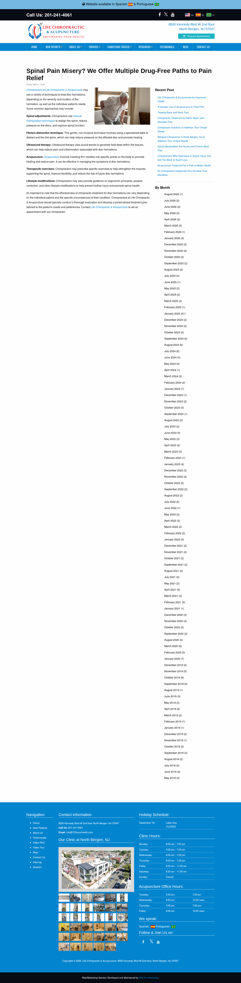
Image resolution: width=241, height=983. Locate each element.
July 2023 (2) (171, 426)
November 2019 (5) (175, 671)
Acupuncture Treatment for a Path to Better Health (184, 165)
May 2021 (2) (172, 583)
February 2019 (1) (174, 721)
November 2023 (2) (175, 401)
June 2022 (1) (172, 508)
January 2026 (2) (174, 238)
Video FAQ (39, 842)
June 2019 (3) (172, 696)
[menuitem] (34, 47)
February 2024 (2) (174, 382)
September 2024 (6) (175, 338)
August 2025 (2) (173, 269)
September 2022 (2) (175, 489)
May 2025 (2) (172, 288)
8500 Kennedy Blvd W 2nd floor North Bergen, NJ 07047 (89, 823)
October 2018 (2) (174, 746)
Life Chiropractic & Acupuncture (109, 207)
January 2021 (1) (174, 608)
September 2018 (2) (175, 753)
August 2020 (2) (173, 640)
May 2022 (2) (172, 514)
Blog (185, 47)
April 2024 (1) (172, 370)
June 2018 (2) (172, 771)
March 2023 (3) (173, 451)
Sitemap (37, 862)
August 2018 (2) (173, 759)
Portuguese (146, 3)
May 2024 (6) (172, 364)
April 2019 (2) (172, 709)
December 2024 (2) (175, 320)
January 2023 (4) (174, 464)
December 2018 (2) (175, 734)
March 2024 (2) (173, 376)
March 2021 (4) (173, 596)
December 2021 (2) (175, 545)
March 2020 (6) (173, 646)
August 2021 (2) (173, 571)
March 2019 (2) (173, 715)
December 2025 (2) (175, 244)
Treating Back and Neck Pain (173, 112)
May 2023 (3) (172, 439)
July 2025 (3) (171, 276)
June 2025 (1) (172, 282)
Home (34, 47)
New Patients (53, 47)
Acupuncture (51, 157)
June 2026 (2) (172, 207)
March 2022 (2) (173, 527)
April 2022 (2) (172, 520)
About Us (74, 47)
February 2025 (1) (174, 307)
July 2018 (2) (171, 765)
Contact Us (203, 47)
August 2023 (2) (173, 420)
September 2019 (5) (175, 684)
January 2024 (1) (174, 389)
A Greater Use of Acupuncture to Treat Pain (181, 106)
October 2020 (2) (174, 627)
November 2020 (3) (175, 621)
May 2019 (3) (172, 702)
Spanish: (145, 926)
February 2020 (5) (174, 652)
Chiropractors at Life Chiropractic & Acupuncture (54, 90)
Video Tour (38, 847)
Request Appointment (197, 36)
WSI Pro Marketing (149, 977)
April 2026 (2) (172, 219)
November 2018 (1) (175, 740)
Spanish (122, 3)
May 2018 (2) (172, 778)
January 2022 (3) (174, 539)
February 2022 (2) (174, 533)
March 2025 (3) (173, 301)
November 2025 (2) (175, 251)
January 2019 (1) (174, 727)
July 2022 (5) (171, 502)
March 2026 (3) (173, 225)
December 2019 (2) (175, 665)
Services (93, 47)
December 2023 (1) (175, 395)
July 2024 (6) (171, 351)
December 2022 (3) (175, 470)
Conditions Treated (119, 47)
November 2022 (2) (175, 476)
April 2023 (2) (172, 445)
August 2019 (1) (173, 690)
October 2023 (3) (174, 407)
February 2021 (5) (174, 602)
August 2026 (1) (173, 194)
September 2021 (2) (175, 564)
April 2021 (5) (172, 589)
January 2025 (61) (174, 313)
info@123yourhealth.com (79, 832)
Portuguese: (163, 926)
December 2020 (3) (175, 615)
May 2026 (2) (172, 213)
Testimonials (167, 47)
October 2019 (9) (174, 677)
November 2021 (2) (175, 552)
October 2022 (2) (174, 483)
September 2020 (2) (175, 633)
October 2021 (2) (174, 558)
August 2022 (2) (173, 495)
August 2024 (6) (173, 345)
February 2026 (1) (174, 232)
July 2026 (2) (171, 200)
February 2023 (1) (174, 458)
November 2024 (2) (175, 326)
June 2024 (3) (172, 357)
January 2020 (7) (174, 658)
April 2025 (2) (172, 294)
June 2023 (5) (172, 433)
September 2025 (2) (175, 263)
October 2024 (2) (174, 332)
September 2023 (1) (175, 414)
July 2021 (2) (171, 577)
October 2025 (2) (174, 257)
